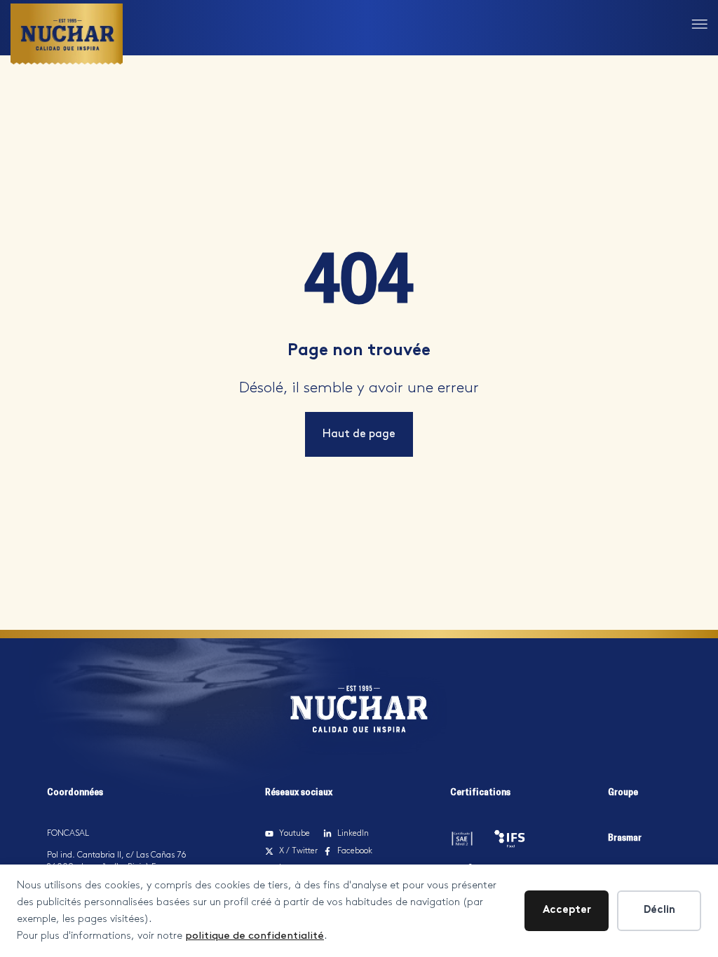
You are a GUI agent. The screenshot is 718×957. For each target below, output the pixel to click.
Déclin (659, 910)
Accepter (567, 910)
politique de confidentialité (254, 936)
